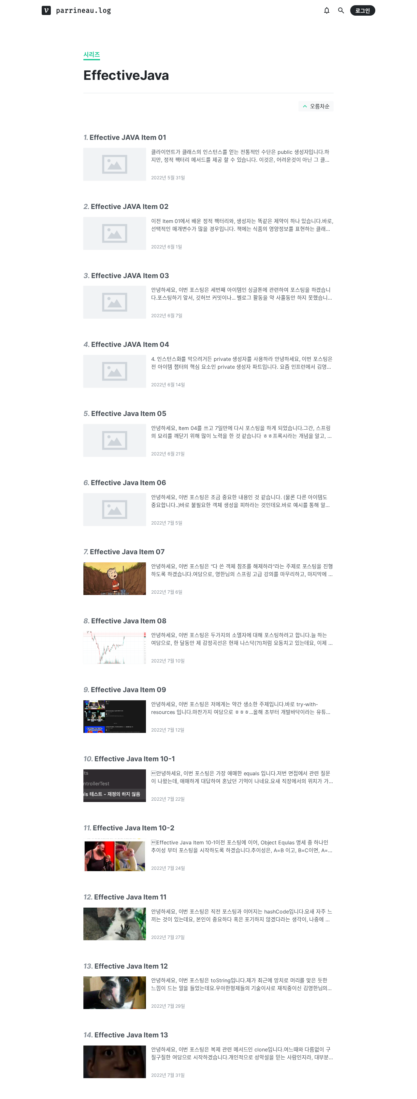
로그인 (362, 10)
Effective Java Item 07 (127, 551)
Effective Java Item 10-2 (133, 828)
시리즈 (91, 54)
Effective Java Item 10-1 (134, 758)
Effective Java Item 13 (131, 1035)
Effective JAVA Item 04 (130, 344)
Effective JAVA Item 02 (129, 206)
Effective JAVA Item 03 (130, 275)
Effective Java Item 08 (128, 620)
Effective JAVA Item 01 (128, 137)
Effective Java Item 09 (128, 689)
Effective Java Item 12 (131, 966)
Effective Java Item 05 (128, 413)
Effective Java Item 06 (128, 482)
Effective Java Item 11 (130, 897)
